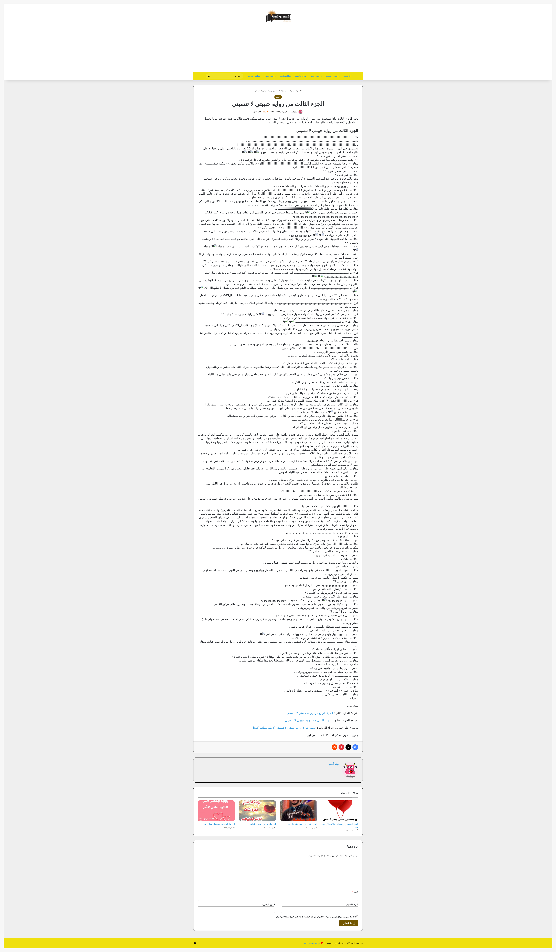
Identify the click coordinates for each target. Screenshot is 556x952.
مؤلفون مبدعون (253, 76)
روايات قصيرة (270, 76)
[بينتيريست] (341, 747)
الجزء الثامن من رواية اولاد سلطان (302, 824)
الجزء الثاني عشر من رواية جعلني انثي (219, 824)
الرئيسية (347, 76)
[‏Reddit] (334, 747)
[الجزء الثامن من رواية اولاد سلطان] (298, 810)
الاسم (355, 892)
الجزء (289, 90)
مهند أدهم (294, 112)
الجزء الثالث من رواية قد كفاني (263, 824)
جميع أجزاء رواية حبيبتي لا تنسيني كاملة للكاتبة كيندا (284, 727)
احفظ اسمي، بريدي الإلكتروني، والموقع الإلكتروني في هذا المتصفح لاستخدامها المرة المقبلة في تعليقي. (315, 917)
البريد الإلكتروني (351, 904)
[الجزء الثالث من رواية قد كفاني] (257, 810)
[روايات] (278, 15)
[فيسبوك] (355, 747)
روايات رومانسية (333, 76)
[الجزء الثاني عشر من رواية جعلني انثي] (216, 810)
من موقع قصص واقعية (311, 943)
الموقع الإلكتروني (268, 904)
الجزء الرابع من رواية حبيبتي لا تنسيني (310, 713)
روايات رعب (316, 76)
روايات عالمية (285, 76)
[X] (348, 747)
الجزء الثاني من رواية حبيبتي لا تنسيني (308, 720)
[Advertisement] (338, 48)
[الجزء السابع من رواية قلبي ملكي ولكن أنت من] (339, 810)
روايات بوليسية (301, 76)
